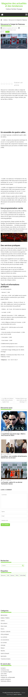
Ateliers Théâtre (5, 618)
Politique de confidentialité (8, 677)
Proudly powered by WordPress (11, 692)
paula (3, 31)
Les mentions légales (6, 671)
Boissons (3, 575)
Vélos (17, 575)
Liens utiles (4, 673)
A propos (3, 668)
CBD (8, 575)
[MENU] (26, 14)
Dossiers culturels (5, 631)
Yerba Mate (22, 575)
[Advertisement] (14, 67)
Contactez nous (5, 670)
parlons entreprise (6, 679)
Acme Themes (18, 694)
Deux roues (4, 626)
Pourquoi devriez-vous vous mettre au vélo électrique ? (21, 400)
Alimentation (4, 615)
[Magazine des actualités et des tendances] (2, 14)
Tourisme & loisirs (5, 659)
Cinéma (7, 31)
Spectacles (3, 656)
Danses (12, 575)
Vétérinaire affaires (6, 681)
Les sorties (4, 642)
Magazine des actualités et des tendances (14, 4)
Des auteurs (4, 623)
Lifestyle (3, 645)
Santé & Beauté (5, 653)
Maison (3, 648)
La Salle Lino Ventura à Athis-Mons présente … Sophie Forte (7, 400)
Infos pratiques (5, 634)
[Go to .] (1, 20)
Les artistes (4, 637)
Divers (2, 629)
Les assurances (5, 639)
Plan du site (4, 675)
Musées (3, 650)
